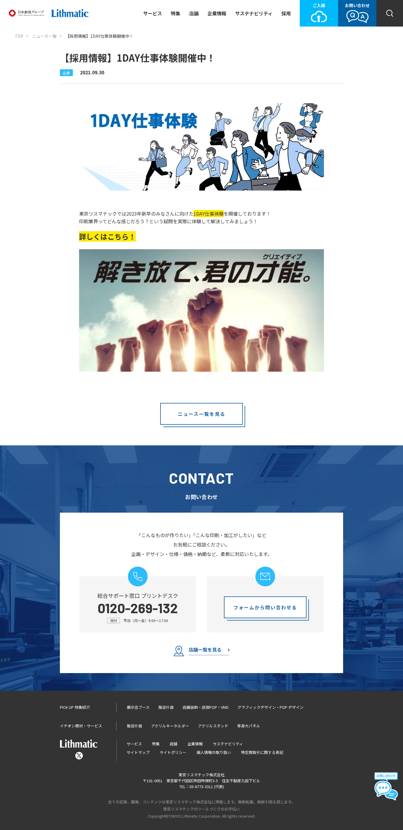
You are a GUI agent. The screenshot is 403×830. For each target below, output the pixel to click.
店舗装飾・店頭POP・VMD (206, 707)
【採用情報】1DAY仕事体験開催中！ (99, 36)
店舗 (194, 13)
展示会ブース (138, 707)
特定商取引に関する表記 (262, 752)
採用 (286, 13)
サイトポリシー (173, 752)
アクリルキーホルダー (170, 726)
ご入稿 (319, 5)
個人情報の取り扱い (213, 752)
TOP (19, 36)
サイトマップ (138, 752)
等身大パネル (248, 726)
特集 (175, 13)
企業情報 (216, 13)
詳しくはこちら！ (107, 236)
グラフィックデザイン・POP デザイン (270, 707)
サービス (152, 13)
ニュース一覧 (44, 36)
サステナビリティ (254, 13)
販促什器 (166, 707)
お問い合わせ (357, 5)
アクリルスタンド (213, 726)
